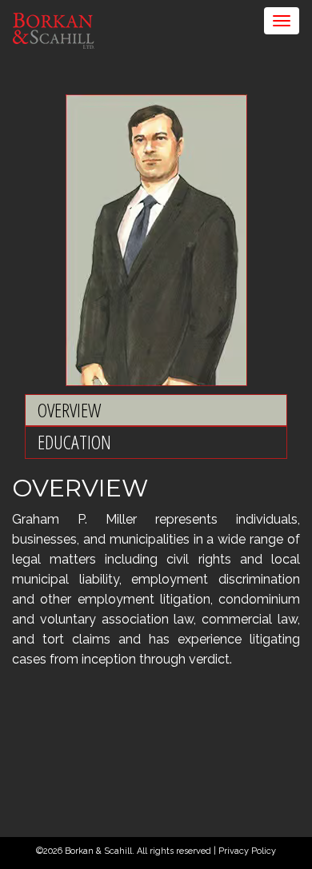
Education (74, 442)
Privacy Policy (247, 851)
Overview (69, 410)
